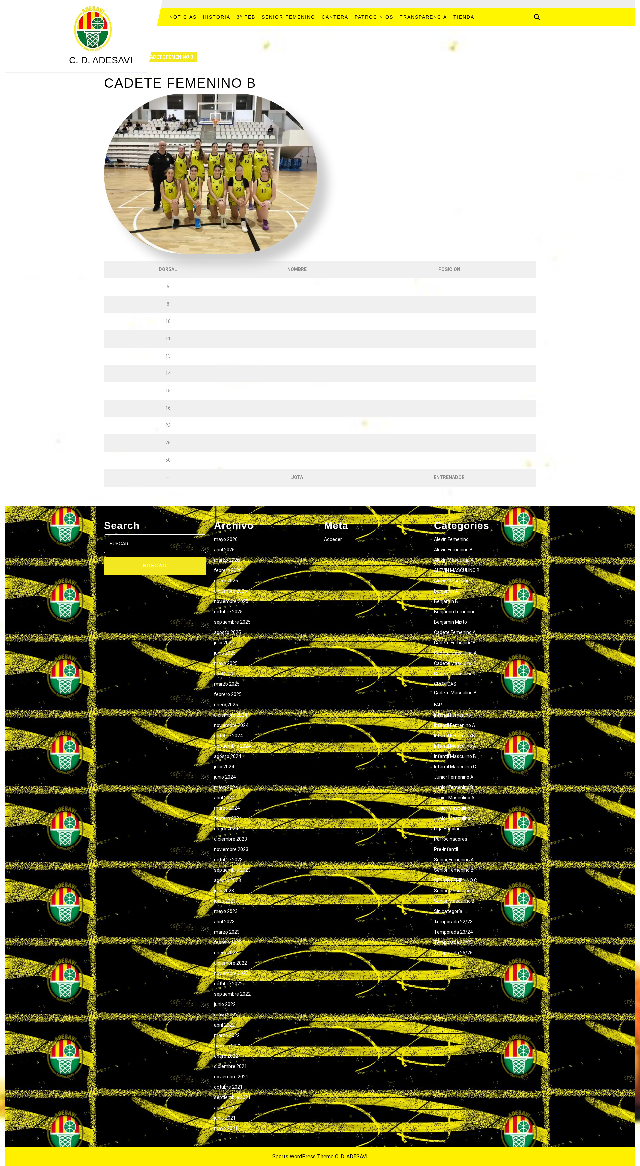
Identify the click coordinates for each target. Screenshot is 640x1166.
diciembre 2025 (230, 591)
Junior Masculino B (454, 808)
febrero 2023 (228, 942)
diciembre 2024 (230, 715)
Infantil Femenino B (454, 735)
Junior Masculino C (454, 818)
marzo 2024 (227, 808)
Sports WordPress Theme (303, 1156)
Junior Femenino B (453, 787)
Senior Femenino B (454, 870)
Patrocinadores (450, 839)
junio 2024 (225, 777)
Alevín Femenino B (453, 549)
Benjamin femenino (455, 611)
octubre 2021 (228, 1087)
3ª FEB (246, 17)
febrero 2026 (228, 570)
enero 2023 (226, 952)
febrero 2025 (228, 694)
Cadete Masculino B (455, 663)
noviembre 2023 (231, 849)
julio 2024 (224, 766)
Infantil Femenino (452, 715)
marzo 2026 (227, 560)
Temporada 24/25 (453, 942)
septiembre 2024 (232, 746)
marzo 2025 (227, 684)
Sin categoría (448, 911)
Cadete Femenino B (455, 642)
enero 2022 (226, 1056)
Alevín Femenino (451, 539)
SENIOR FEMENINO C (455, 880)
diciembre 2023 (230, 839)
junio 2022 (225, 1004)
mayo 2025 (226, 663)
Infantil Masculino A (455, 746)
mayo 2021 (226, 1128)
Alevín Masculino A (454, 560)
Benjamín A (446, 591)
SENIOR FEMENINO (288, 17)
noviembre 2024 (231, 725)
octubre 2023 (228, 859)
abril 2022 (224, 1025)
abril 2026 (224, 549)
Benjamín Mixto (450, 622)
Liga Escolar (447, 828)
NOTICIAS (183, 17)
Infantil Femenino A (454, 725)
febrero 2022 (228, 1045)
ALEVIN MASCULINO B (457, 570)
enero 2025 (226, 704)
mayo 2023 (226, 911)
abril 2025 (224, 673)
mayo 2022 (226, 1014)
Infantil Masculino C (455, 766)
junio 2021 (225, 1118)
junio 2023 (225, 901)
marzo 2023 (227, 932)
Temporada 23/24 (453, 932)
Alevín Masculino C (454, 580)
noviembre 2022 (231, 973)
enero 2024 (226, 828)
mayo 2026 (226, 539)
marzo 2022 (227, 1035)
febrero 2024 (228, 818)
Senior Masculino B (454, 901)
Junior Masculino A (454, 797)
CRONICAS (445, 684)
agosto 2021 (227, 1107)
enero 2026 (226, 580)
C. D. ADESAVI (101, 60)
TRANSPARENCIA (423, 17)
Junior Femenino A (453, 777)
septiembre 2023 (232, 870)
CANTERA (335, 17)
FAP (438, 704)
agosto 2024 (227, 756)
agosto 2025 (227, 632)
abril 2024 (224, 797)
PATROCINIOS (374, 17)
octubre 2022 (228, 983)
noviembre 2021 (231, 1076)
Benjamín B (446, 601)
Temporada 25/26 (453, 952)
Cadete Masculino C (455, 673)
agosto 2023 (227, 880)
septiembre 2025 (232, 622)
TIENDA (463, 17)
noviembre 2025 (231, 601)
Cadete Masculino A (455, 653)
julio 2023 (224, 890)
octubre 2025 (228, 611)
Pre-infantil (446, 849)
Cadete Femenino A (455, 632)
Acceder (333, 539)
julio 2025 (224, 642)
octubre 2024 (228, 735)
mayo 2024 (226, 787)
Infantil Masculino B (455, 756)
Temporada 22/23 (453, 921)
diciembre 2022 (230, 963)
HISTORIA (216, 17)
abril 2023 (224, 921)
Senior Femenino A (454, 859)
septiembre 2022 (232, 994)
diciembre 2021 (230, 1066)
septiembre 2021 (232, 1097)
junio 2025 (225, 653)
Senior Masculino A (454, 890)
